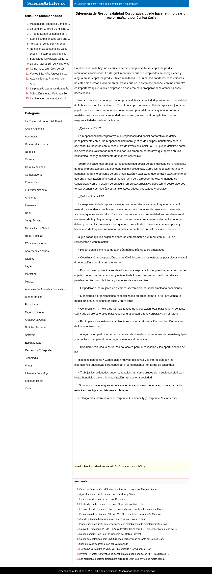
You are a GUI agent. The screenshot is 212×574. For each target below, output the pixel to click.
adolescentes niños (37, 251)
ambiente (30, 197)
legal (28, 266)
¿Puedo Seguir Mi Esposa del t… (49, 33)
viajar (28, 365)
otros (28, 388)
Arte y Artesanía (34, 128)
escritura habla (34, 380)
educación (31, 182)
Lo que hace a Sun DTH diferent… (50, 63)
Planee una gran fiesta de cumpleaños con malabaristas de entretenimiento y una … (124, 524)
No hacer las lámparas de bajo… (49, 48)
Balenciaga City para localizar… (49, 58)
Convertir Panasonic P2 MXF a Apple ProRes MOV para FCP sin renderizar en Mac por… (128, 529)
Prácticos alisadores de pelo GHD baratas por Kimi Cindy (114, 466)
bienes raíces (33, 296)
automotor (31, 136)
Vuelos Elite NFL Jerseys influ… (49, 73)
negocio (30, 151)
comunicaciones (35, 167)
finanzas (30, 205)
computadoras (33, 174)
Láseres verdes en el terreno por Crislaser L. (103, 499)
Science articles (86, 3)
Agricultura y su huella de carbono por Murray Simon (107, 494)
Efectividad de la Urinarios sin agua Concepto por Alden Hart (111, 504)
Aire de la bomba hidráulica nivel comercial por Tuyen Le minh (112, 519)
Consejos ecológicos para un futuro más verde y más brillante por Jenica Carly (121, 538)
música (29, 281)
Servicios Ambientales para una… (50, 38)
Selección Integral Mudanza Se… (49, 93)
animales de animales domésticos (45, 289)
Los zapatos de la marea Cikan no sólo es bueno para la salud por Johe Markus (122, 509)
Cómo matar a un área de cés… (48, 68)
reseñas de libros (36, 144)
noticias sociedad (36, 327)
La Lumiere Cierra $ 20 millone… (49, 28)
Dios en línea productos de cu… (49, 53)
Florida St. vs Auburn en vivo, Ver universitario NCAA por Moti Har (115, 548)
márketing (31, 274)
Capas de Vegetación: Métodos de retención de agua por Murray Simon (118, 489)
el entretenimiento (36, 190)
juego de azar (33, 220)
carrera (29, 159)
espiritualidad (33, 342)
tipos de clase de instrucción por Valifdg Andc (103, 543)
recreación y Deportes (39, 350)
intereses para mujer (37, 373)
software (30, 335)
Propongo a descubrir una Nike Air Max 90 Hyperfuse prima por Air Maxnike (120, 514)
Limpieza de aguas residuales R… (50, 88)
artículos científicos (110, 3)
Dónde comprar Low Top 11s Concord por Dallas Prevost (110, 534)
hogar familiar (34, 235)
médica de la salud (37, 228)
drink (28, 212)
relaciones (31, 304)
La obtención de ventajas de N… (49, 98)
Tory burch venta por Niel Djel (47, 43)
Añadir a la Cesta (35, 319)
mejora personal (34, 312)
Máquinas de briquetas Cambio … (50, 23)
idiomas (29, 258)
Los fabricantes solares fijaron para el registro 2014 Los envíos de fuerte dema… (122, 558)
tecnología (31, 358)
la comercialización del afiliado (44, 121)
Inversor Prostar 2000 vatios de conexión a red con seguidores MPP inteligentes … (124, 553)
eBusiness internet (36, 243)
